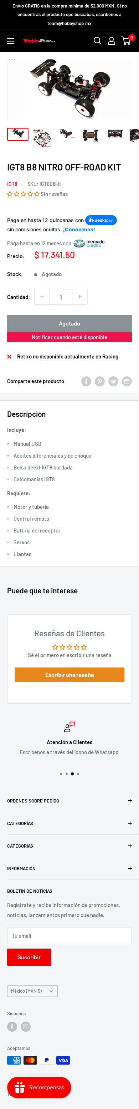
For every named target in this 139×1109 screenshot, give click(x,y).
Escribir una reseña (69, 674)
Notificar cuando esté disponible (69, 337)
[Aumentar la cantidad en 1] (79, 296)
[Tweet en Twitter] (113, 381)
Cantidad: (18, 297)
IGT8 (12, 184)
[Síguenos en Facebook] (12, 1027)
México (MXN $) (26, 991)
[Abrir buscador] (98, 41)
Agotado (69, 323)
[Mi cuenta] (111, 41)
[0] (126, 41)
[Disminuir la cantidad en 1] (42, 296)
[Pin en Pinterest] (100, 381)
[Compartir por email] (127, 381)
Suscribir (29, 957)
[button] (23, 194)
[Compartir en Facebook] (86, 381)
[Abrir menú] (10, 41)
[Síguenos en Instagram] (26, 1027)
